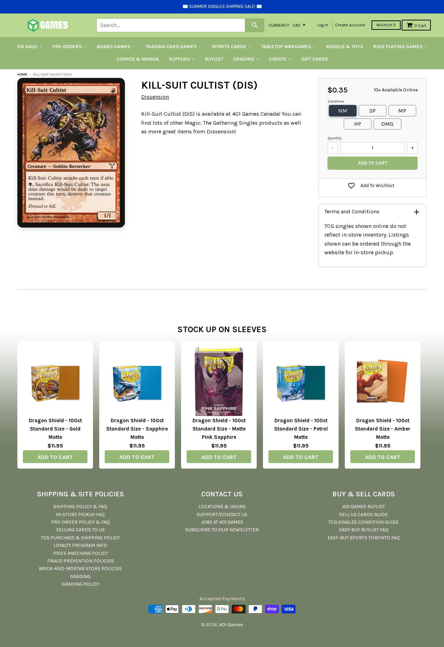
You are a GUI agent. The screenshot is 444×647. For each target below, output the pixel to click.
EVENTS (278, 59)
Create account (350, 25)
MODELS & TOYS (344, 47)
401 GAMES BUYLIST (363, 506)
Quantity (334, 138)
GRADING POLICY (80, 584)
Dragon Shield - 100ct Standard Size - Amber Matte (382, 428)
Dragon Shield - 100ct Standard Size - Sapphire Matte (137, 428)
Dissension (155, 97)
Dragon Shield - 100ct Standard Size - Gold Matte (55, 428)
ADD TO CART (55, 457)
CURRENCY (278, 25)
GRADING (243, 59)
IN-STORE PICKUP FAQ (80, 514)
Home (22, 74)
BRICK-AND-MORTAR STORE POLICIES (80, 568)
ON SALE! (27, 47)
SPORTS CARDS (229, 47)
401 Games (231, 625)
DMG (387, 124)
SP (372, 110)
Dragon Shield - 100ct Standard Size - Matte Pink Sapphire (219, 428)
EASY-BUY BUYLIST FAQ (363, 530)
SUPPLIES (179, 59)
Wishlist (386, 25)
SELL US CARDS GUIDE (363, 514)
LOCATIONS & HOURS (222, 506)
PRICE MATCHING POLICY (80, 553)
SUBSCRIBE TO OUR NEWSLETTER (222, 530)
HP (357, 124)
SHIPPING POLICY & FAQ (80, 506)
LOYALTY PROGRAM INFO (80, 545)
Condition (335, 101)
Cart (420, 25)
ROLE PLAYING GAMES (397, 47)
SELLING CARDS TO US (80, 530)
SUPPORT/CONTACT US (222, 514)
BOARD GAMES (113, 47)
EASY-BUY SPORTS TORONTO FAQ (363, 538)
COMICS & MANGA (138, 59)
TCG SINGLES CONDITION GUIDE (363, 522)
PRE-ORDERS (67, 47)
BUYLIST (214, 59)
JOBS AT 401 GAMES (222, 522)
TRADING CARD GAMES (171, 47)
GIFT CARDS (314, 59)
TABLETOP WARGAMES (286, 47)
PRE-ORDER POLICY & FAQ (80, 522)
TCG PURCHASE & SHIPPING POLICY (80, 538)
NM (342, 110)
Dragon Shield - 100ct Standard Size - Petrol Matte (301, 428)
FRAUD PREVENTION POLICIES (80, 561)
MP (402, 110)
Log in (322, 25)
